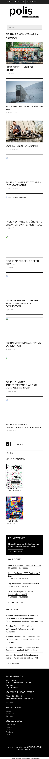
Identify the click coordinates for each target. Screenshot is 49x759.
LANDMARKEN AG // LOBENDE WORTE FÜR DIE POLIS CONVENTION (22, 303)
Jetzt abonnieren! (15, 551)
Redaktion (19, 2)
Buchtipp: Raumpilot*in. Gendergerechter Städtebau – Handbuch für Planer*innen (22, 648)
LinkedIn (9, 729)
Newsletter (9, 702)
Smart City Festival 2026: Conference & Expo (24, 574)
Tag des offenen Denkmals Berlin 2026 (23, 583)
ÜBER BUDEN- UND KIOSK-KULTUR (20, 68)
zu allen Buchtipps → (13, 663)
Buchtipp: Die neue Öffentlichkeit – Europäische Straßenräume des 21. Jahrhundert (20, 629)
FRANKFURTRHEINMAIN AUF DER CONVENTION (24, 344)
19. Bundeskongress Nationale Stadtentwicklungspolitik (20, 592)
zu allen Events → (15, 602)
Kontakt (8, 711)
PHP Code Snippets (15, 758)
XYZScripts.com (35, 758)
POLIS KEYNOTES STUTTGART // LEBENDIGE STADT (23, 184)
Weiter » (20, 444)
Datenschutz (10, 716)
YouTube (9, 734)
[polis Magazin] (24, 16)
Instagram (9, 727)
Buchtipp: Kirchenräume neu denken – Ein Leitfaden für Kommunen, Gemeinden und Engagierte (23, 639)
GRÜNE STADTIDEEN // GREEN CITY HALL (22, 262)
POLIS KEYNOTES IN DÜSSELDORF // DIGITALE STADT (23, 426)
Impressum (10, 714)
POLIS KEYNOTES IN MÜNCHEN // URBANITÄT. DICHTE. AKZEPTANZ (24, 223)
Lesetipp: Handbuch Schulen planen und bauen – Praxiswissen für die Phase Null (22, 656)
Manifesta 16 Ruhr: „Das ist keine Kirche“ (24, 565)
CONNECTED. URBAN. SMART (22, 145)
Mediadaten (32, 2)
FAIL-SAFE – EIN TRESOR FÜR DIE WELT (24, 108)
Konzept (9, 2)
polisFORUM (10, 724)
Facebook (9, 732)
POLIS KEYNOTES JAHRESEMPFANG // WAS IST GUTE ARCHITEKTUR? (21, 385)
